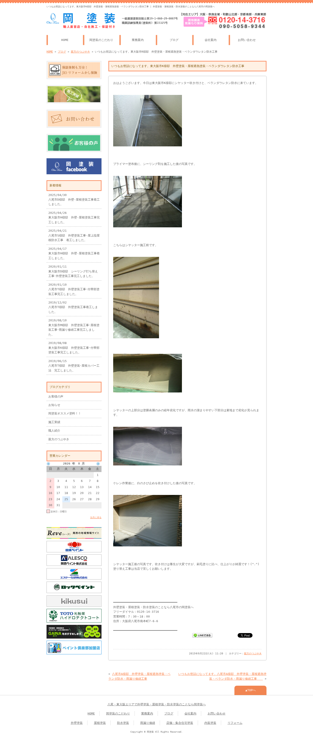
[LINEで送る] (202, 635)
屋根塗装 (100, 723)
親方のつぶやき (80, 51)
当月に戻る (96, 517)
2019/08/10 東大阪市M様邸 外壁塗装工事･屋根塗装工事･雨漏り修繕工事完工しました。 (73, 327)
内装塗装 (210, 723)
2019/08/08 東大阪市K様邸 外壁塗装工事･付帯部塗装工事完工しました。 (73, 347)
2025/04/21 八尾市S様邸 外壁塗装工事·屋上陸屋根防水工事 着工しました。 (74, 235)
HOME (65, 40)
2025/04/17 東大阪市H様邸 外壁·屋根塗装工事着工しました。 (74, 253)
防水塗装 (123, 723)
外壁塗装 (77, 723)
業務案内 (138, 40)
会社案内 (211, 40)
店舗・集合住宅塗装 (179, 723)
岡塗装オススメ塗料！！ (64, 413)
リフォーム (235, 723)
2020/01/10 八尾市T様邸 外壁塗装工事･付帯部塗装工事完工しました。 (73, 289)
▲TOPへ (250, 690)
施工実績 (54, 422)
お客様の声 (55, 396)
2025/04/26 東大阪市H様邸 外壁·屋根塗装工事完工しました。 (74, 217)
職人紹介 (54, 430)
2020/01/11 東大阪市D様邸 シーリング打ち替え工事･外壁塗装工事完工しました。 (73, 271)
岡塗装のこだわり (101, 40)
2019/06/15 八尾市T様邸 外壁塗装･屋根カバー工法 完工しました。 (73, 365)
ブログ (174, 40)
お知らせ (54, 405)
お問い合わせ (247, 40)
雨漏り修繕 (147, 723)
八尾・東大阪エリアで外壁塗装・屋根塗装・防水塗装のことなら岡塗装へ (156, 704)
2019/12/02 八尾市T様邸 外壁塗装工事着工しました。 (73, 307)
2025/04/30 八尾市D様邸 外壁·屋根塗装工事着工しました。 (74, 199)
